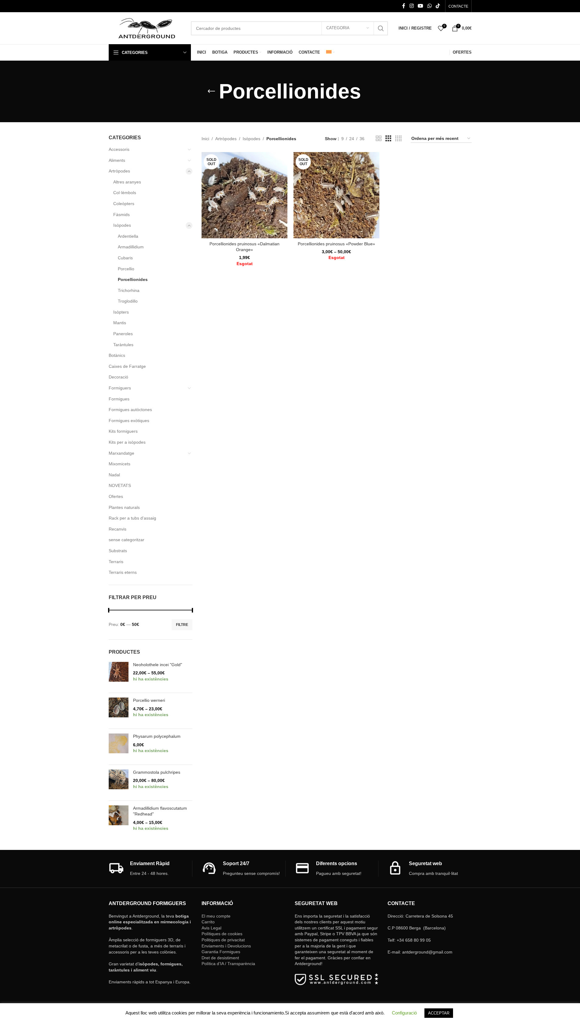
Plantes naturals (124, 507)
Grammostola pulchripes (156, 772)
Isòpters (121, 312)
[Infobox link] (150, 869)
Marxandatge (121, 453)
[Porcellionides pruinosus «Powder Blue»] (336, 195)
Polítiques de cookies (222, 933)
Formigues (119, 398)
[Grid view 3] (388, 138)
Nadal (114, 474)
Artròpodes (119, 171)
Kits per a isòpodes (127, 442)
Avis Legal (211, 927)
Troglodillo (128, 301)
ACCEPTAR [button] (438, 1013)
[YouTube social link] (420, 6)
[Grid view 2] (378, 138)
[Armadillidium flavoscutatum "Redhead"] (118, 821)
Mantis (119, 322)
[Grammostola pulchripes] (118, 782)
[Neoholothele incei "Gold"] (118, 675)
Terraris (116, 561)
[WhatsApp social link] (429, 6)
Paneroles (123, 333)
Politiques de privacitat (223, 939)
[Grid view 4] (398, 138)
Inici (205, 138)
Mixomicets (119, 463)
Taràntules (123, 344)
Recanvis (117, 529)
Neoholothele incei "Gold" (157, 664)
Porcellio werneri (149, 700)
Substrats (118, 550)
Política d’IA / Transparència (228, 963)
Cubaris (125, 257)
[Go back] (211, 91)
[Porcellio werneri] (118, 711)
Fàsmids (121, 214)
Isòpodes (122, 225)
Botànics (117, 355)
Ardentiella (128, 236)
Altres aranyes (127, 181)
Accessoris (119, 149)
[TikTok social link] (438, 6)
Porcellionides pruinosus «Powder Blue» (336, 243)
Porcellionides (133, 279)
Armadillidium (131, 246)
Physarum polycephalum (157, 736)
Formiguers (120, 387)
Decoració (118, 377)
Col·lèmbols (124, 192)
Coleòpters (123, 203)
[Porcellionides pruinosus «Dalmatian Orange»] (244, 195)
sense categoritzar (126, 539)
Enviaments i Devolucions (226, 945)
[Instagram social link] (411, 6)
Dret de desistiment (220, 957)
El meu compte (216, 916)
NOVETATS (120, 485)
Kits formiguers (123, 431)
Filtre (182, 625)
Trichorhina (128, 290)
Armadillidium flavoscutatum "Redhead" (160, 811)
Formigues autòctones (130, 409)
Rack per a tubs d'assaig (132, 518)
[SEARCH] (381, 28)
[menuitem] (330, 52)
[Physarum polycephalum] (118, 747)
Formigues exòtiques (129, 420)
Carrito (208, 921)
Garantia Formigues (221, 951)
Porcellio (126, 268)
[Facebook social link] (403, 6)
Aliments (117, 160)
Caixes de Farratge (127, 366)
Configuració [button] (404, 1012)
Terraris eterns (123, 572)
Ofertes (116, 496)
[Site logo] (147, 27)
